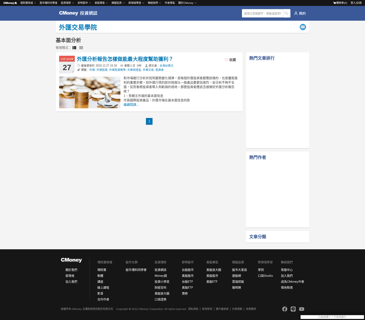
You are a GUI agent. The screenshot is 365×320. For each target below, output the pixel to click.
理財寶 (101, 269)
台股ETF (187, 281)
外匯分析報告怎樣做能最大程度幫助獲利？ (125, 59)
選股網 (236, 275)
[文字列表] (81, 48)
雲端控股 (238, 281)
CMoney (8, 2)
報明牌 (236, 287)
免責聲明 (251, 309)
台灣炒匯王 (166, 65)
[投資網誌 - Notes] (80, 13)
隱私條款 (193, 309)
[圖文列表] (74, 48)
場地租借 (287, 287)
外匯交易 (148, 69)
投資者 (159, 69)
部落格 (69, 275)
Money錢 (161, 275)
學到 (261, 269)
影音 (100, 293)
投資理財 (66, 2)
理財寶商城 (26, 2)
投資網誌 (160, 269)
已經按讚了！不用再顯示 (332, 317)
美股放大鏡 (162, 293)
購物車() (341, 2)
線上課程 (103, 287)
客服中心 (287, 269)
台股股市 (188, 269)
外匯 (92, 69)
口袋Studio (265, 275)
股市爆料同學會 (48, 2)
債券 (185, 293)
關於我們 (71, 269)
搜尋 (287, 13)
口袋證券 (160, 299)
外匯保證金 (134, 69)
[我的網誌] (300, 13)
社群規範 (237, 309)
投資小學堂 (162, 281)
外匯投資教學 (117, 69)
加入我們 (71, 281)
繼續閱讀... (131, 104)
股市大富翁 (239, 269)
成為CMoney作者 (292, 281)
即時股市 (83, 2)
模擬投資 (117, 2)
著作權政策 (222, 309)
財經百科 (160, 287)
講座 (100, 281)
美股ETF (187, 287)
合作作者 (103, 299)
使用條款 (207, 309)
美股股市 (188, 275)
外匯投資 (102, 69)
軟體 (100, 275)
